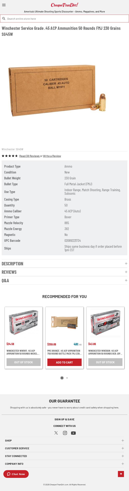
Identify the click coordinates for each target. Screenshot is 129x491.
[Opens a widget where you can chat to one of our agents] (16, 474)
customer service (17, 448)
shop (8, 440)
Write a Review (52, 155)
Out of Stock (23, 362)
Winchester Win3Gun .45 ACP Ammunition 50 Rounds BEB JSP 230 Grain (104, 352)
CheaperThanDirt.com (59, 484)
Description (12, 263)
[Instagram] (65, 432)
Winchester (8, 149)
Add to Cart (64, 362)
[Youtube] (73, 432)
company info (14, 463)
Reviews (9, 272)
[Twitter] (56, 432)
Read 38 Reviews (29, 155)
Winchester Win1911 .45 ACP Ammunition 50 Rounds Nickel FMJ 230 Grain (22, 352)
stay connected (16, 456)
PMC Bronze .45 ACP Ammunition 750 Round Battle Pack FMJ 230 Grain (63, 352)
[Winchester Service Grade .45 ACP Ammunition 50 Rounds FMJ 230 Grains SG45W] (56, 91)
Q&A (5, 280)
